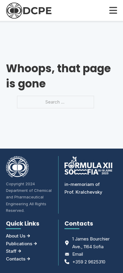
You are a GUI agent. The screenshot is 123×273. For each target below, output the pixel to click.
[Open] (113, 10)
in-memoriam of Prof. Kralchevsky (83, 188)
